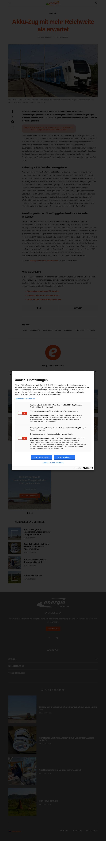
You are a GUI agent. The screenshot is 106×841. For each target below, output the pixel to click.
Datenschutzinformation (25, 399)
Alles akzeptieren (41, 457)
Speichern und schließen (53, 463)
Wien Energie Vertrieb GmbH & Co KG (37, 385)
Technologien (72, 385)
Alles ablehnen (64, 457)
